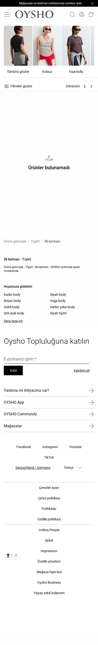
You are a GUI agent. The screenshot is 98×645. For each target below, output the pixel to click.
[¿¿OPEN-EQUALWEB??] (12, 555)
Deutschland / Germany (32, 467)
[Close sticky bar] (92, 3)
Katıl (13, 370)
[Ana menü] (7, 14)
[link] (82, 14)
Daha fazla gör (13, 321)
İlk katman (52, 241)
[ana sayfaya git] (34, 14)
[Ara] (72, 14)
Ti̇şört (35, 241)
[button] (91, 14)
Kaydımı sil (81, 370)
